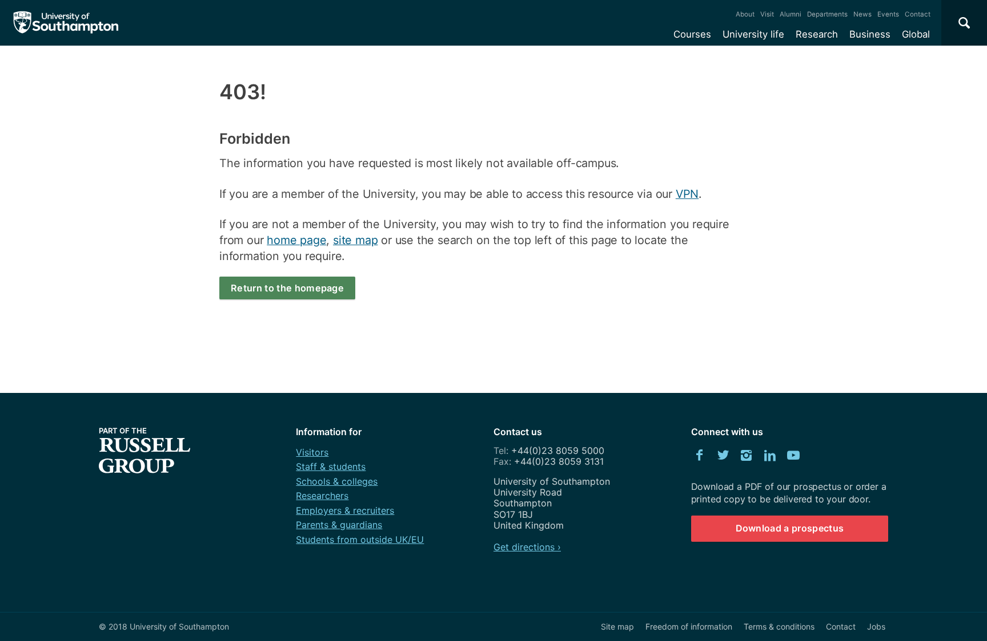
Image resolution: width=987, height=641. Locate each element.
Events (888, 14)
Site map (617, 626)
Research (817, 34)
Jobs (876, 626)
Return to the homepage (287, 288)
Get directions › (527, 547)
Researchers (322, 495)
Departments (827, 14)
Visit (767, 14)
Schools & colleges (337, 481)
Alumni (790, 14)
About (745, 14)
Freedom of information (688, 626)
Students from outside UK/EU (360, 539)
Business (869, 34)
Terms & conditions (779, 626)
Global (916, 34)
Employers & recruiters (345, 510)
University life (753, 34)
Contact (917, 14)
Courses (692, 34)
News (862, 14)
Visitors (312, 452)
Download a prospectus (790, 528)
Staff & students (331, 466)
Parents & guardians (339, 524)
